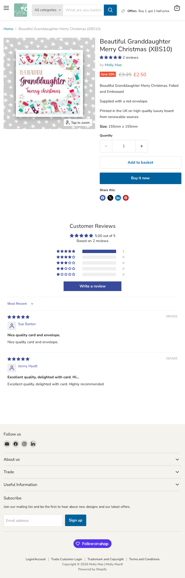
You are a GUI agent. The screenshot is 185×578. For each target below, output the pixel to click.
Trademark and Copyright (105, 559)
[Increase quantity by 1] (142, 146)
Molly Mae (113, 64)
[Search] (110, 10)
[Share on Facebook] (103, 198)
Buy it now (140, 178)
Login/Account (36, 559)
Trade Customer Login (66, 559)
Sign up (75, 520)
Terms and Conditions (144, 559)
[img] (18, 317)
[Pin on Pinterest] (126, 198)
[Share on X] (110, 198)
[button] (111, 57)
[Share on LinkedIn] (118, 198)
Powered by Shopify (92, 569)
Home (8, 29)
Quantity (106, 135)
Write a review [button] (92, 286)
